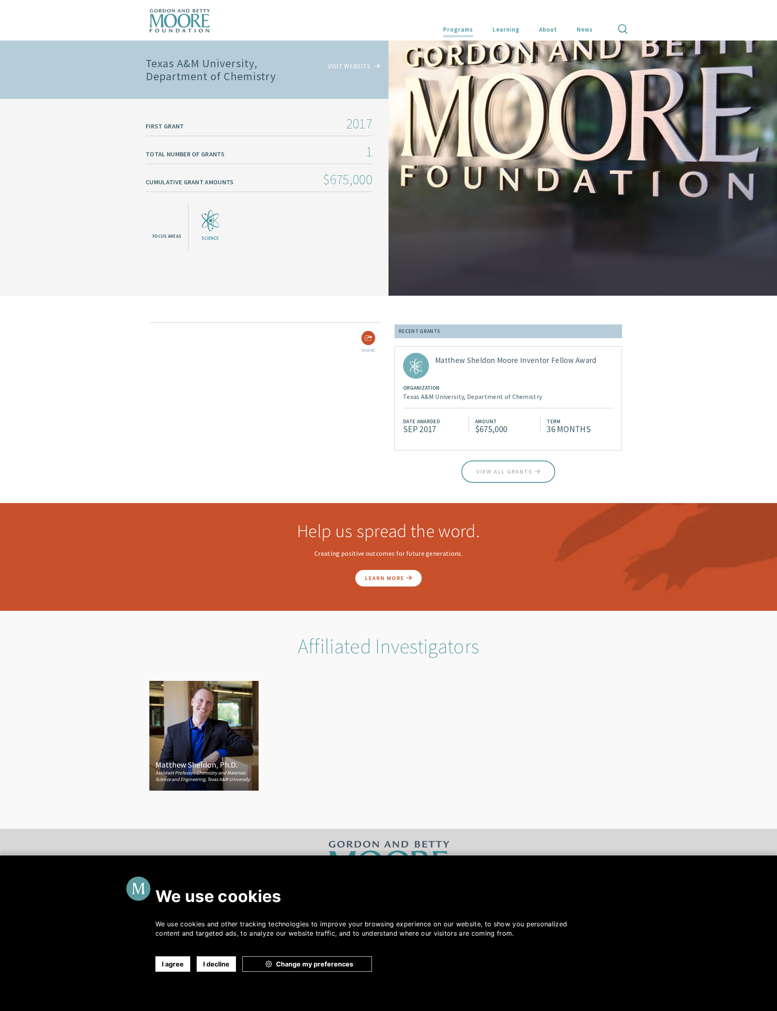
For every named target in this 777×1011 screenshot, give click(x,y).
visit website (350, 66)
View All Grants (505, 471)
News (585, 29)
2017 (359, 123)
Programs (458, 29)
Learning (506, 29)
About (548, 29)
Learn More (385, 578)
